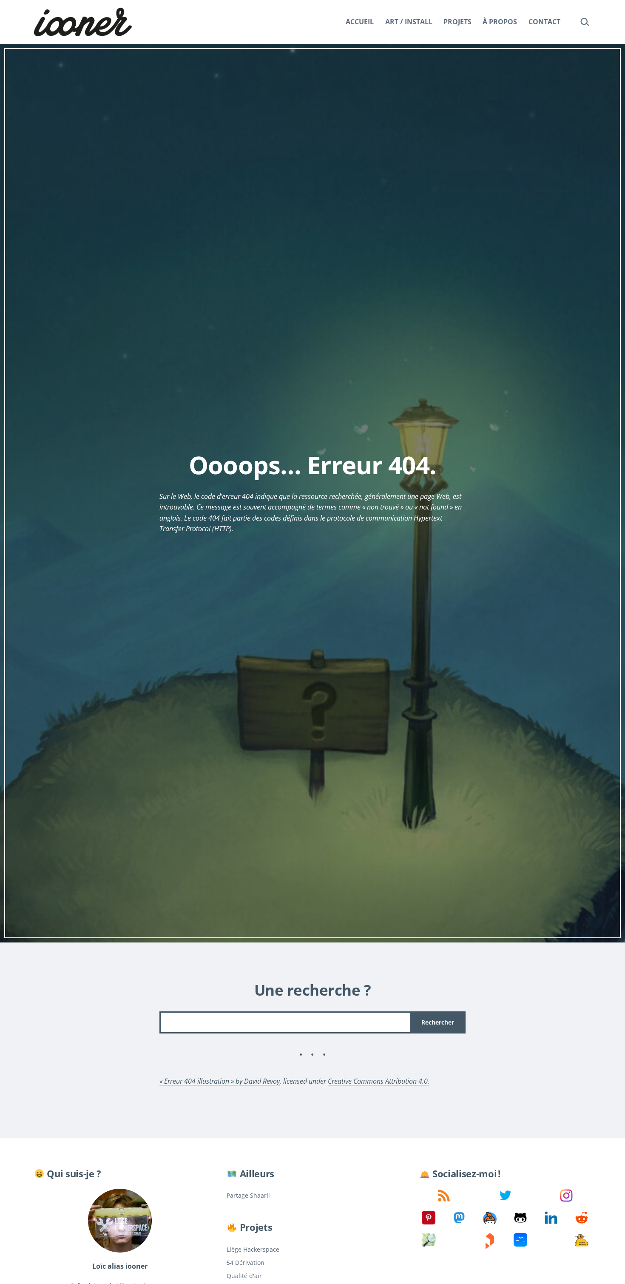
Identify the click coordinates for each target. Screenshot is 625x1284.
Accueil (360, 21)
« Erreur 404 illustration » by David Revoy (219, 1081)
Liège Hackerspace (253, 1249)
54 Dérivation (245, 1262)
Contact (544, 21)
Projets (457, 21)
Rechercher (437, 1022)
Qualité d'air (244, 1276)
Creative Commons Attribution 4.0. (378, 1081)
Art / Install (408, 21)
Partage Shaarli (248, 1195)
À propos (500, 21)
